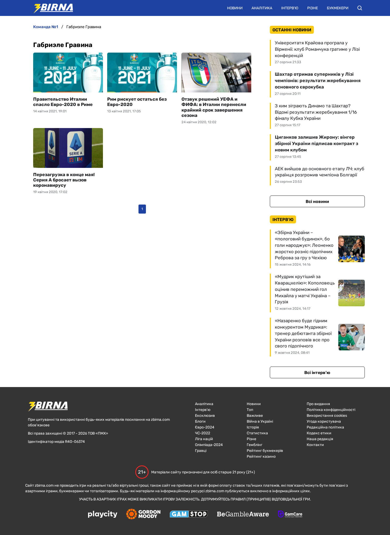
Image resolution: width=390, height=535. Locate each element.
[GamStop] (189, 515)
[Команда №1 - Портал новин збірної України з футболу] (50, 8)
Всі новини (317, 201)
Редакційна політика (325, 427)
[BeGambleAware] (243, 514)
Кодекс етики (319, 433)
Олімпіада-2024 (209, 445)
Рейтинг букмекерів (265, 450)
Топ (250, 409)
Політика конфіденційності (331, 409)
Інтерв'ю (289, 8)
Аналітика (262, 8)
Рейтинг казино (261, 456)
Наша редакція (320, 439)
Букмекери (337, 8)
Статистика (257, 433)
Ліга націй (204, 439)
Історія (253, 427)
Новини (234, 8)
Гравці (200, 450)
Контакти (315, 445)
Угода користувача (324, 421)
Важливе (255, 415)
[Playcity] (102, 515)
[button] (359, 8)
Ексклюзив (205, 415)
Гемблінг (254, 445)
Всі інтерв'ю (317, 372)
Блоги (200, 421)
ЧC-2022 (202, 433)
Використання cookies (327, 415)
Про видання (318, 404)
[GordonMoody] (143, 514)
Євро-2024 (204, 427)
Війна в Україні (260, 421)
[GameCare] (290, 515)
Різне (312, 8)
